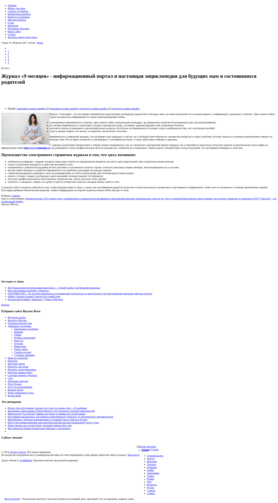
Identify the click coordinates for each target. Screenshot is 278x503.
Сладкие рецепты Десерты (22, 375)
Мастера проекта (17, 20)
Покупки (152, 461)
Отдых (150, 487)
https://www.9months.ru (37, 148)
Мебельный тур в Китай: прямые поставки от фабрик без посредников (46, 414)
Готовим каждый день (20, 323)
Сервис (151, 493)
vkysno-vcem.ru (18, 452)
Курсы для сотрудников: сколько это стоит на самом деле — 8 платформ (47, 408)
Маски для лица (16, 8)
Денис (39, 42)
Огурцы (18, 343)
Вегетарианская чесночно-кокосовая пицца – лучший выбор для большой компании (54, 287)
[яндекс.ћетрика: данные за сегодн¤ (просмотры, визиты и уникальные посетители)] (146, 446)
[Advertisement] (139, 96)
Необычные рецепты (19, 14)
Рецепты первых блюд (20, 372)
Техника (151, 464)
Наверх (5, 305)
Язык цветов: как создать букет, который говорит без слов (40, 425)
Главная (12, 5)
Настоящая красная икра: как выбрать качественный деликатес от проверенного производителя (60, 416)
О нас (11, 22)
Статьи (11, 34)
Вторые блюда (15, 390)
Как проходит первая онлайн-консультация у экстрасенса (39, 428)
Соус (10, 378)
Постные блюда (16, 363)
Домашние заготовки (19, 326)
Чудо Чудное (15, 384)
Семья (150, 476)
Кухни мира (14, 395)
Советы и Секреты (18, 11)
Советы (16, 195)
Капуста (18, 340)
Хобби (150, 470)
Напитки (13, 361)
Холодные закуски (18, 381)
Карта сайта (14, 31)
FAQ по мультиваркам (20, 387)
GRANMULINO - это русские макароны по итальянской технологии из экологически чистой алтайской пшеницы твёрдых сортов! (80, 293)
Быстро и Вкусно (17, 320)
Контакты (13, 25)
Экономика (153, 473)
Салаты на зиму (23, 352)
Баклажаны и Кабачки (26, 329)
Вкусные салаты (17, 317)
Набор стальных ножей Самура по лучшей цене (34, 296)
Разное (145, 450)
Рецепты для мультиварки (22, 369)
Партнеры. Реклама (18, 28)
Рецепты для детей (18, 366)
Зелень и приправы (24, 337)
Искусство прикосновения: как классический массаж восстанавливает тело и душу (53, 422)
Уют (149, 481)
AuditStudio (26, 460)
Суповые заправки (24, 355)
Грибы (17, 334)
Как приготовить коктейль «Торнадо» (28, 290)
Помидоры (20, 346)
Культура (152, 484)
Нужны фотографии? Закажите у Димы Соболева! (35, 299)
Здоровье (152, 467)
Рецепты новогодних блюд (22, 37)
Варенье (18, 332)
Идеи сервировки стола (21, 392)
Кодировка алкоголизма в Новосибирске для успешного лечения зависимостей (51, 411)
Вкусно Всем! (12, 499)
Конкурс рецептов (18, 358)
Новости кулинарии (19, 17)
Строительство (155, 455)
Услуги (151, 458)
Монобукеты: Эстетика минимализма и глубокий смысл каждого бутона (47, 419)
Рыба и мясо (21, 349)
